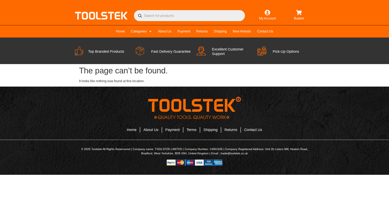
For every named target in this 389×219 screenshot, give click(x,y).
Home (120, 31)
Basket (299, 18)
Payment (183, 31)
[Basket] (299, 12)
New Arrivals (242, 31)
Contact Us (265, 31)
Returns (202, 31)
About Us (164, 31)
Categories (139, 31)
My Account (267, 18)
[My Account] (267, 12)
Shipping (220, 31)
